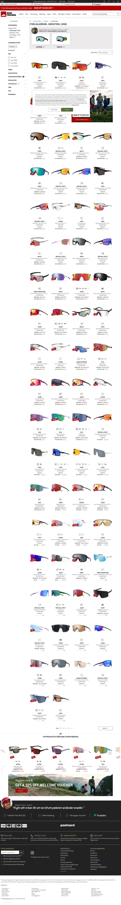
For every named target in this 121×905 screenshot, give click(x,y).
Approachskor (5, 895)
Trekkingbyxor (5, 888)
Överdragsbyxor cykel (97, 894)
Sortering (94, 52)
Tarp (33, 893)
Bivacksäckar (35, 888)
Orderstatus (64, 853)
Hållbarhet (93, 869)
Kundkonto (93, 853)
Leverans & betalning (66, 851)
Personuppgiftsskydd (71, 865)
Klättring (42, 14)
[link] (17, 21)
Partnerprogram (95, 860)
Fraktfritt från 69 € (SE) (10, 4)
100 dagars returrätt (69, 4)
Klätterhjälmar (65, 888)
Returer (62, 860)
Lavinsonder (64, 894)
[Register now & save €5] (60, 785)
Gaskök (33, 894)
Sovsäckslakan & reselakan (39, 890)
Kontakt (62, 858)
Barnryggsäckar (36, 895)
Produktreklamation (66, 862)
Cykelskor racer (95, 888)
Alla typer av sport (64, 14)
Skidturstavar (64, 895)
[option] (40, 40)
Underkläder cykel (96, 893)
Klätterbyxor (64, 890)
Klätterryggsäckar (66, 893)
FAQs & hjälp (64, 855)
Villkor (62, 865)
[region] (61, 102)
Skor (26, 14)
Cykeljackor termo (96, 895)
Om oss (92, 851)
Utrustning (33, 14)
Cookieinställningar (66, 867)
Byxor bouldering (65, 891)
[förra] (74, 288)
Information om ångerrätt (67, 869)
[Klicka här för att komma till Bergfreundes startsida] (9, 14)
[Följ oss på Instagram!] (33, 853)
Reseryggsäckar (36, 891)
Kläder (21, 14)
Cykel (49, 14)
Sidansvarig (93, 862)
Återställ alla (11, 50)
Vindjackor (4, 893)
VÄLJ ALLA (67, 109)
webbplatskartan (7, 898)
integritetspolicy (75, 105)
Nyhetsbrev (93, 855)
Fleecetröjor (5, 890)
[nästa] (89, 288)
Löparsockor (5, 894)
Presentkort (93, 858)
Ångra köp (63, 871)
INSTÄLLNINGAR (54, 109)
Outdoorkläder (37, 21)
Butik (2, 1)
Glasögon (45, 21)
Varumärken (76, 14)
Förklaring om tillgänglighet (98, 867)
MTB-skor (93, 890)
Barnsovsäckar (6, 891)
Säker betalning (38, 4)
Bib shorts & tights (96, 891)
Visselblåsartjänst (95, 865)
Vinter (54, 14)
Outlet (84, 14)
